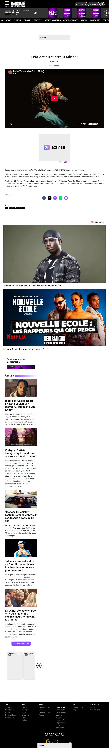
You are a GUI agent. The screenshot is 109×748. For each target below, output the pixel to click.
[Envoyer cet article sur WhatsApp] (59, 199)
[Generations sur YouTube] (57, 734)
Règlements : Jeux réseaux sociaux (61, 712)
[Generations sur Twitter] (51, 734)
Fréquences (9, 717)
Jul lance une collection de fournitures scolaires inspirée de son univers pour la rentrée (19, 566)
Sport (27, 20)
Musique (18, 20)
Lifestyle (37, 20)
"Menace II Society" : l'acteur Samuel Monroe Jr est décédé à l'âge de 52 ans (21, 516)
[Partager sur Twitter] (49, 199)
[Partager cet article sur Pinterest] (54, 199)
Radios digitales (52, 20)
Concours (95, 20)
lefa (7, 208)
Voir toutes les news (21, 643)
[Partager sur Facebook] (43, 199)
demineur (22, 208)
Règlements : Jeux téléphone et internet (62, 725)
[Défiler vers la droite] (39, 665)
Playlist (8, 712)
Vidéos (84, 20)
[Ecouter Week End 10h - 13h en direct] (21, 367)
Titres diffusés (10, 715)
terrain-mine (13, 208)
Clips (75, 710)
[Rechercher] (102, 4)
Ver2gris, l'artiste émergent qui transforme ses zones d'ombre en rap (20, 453)
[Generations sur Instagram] (63, 734)
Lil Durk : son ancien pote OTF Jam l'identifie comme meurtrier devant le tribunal (21, 615)
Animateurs (9, 710)
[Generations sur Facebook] (46, 734)
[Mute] (35, 13)
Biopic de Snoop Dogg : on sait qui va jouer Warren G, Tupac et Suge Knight (20, 405)
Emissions (9, 707)
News (8, 20)
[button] (14, 665)
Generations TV (70, 20)
